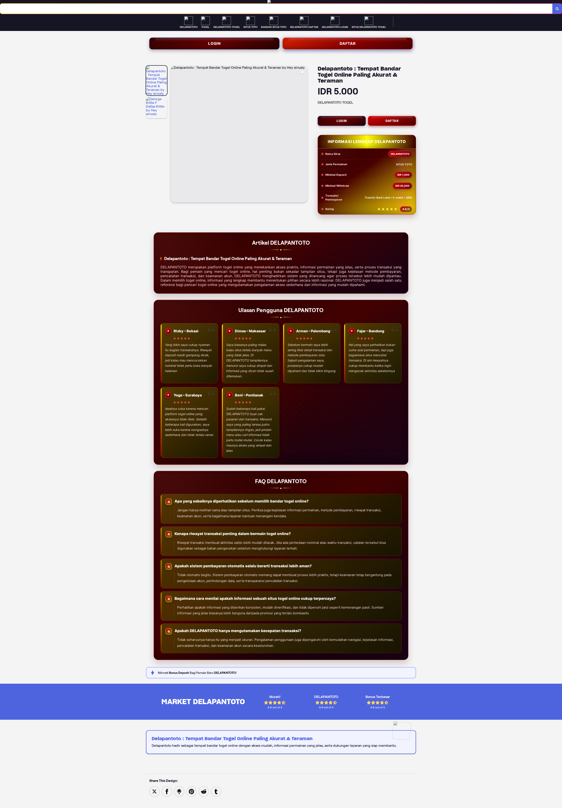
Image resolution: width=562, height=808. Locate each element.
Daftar (348, 43)
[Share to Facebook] (167, 791)
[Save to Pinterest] (191, 791)
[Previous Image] (174, 134)
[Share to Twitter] (154, 791)
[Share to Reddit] (203, 791)
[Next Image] (303, 134)
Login (214, 43)
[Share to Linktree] (179, 791)
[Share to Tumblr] (216, 791)
